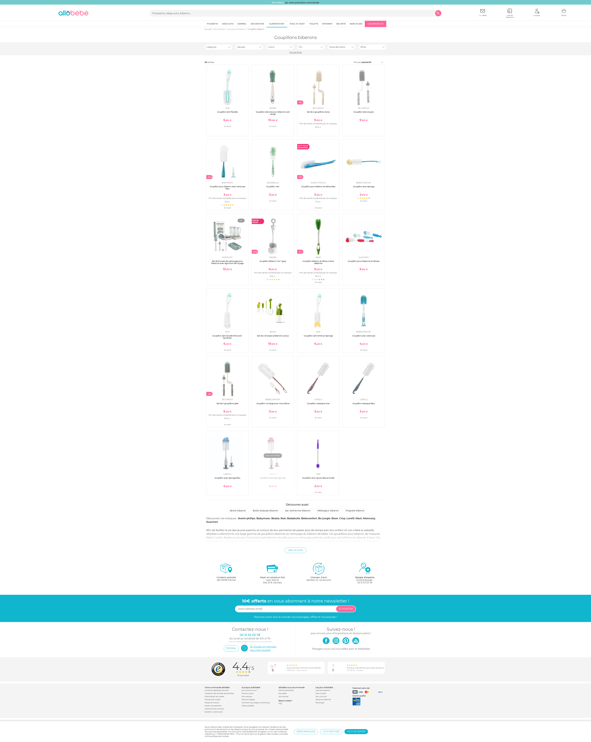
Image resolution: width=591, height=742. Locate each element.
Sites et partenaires (286, 690)
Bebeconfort (309, 518)
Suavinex (212, 521)
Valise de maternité (323, 700)
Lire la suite (295, 550)
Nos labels (283, 693)
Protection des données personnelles (219, 693)
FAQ (280, 704)
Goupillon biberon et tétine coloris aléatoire (318, 262)
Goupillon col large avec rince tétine (272, 403)
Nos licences (283, 697)
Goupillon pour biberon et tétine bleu (318, 186)
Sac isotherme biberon (298, 510)
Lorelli (350, 518)
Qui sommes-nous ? (249, 690)
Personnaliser (306, 731)
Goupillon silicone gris (364, 112)
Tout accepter (356, 731)
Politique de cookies (213, 700)
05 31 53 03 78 (364, 582)
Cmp (342, 518)
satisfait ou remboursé (318, 578)
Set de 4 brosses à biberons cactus (273, 336)
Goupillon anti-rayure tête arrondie (318, 478)
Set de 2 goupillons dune (318, 112)
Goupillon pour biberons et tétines (363, 261)
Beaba (275, 518)
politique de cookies (219, 736)
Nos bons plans (248, 693)
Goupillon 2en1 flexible (227, 112)
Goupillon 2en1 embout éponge (318, 336)
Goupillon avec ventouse (363, 336)
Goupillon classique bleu (363, 403)
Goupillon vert (272, 186)
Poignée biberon (355, 510)
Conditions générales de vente (217, 690)
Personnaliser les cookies (214, 697)
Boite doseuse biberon (265, 510)
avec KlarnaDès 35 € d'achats (272, 580)
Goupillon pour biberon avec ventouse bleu (227, 187)
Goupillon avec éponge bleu (227, 478)
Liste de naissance (323, 690)
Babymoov (263, 518)
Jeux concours (321, 697)
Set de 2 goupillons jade (227, 403)
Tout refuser (331, 731)
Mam (359, 518)
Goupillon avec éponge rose (273, 478)
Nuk (283, 518)
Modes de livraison (212, 703)
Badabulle (293, 518)
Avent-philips (246, 518)
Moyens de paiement (213, 706)
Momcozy (369, 518)
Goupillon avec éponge (363, 186)
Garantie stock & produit (214, 709)
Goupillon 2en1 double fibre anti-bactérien (227, 337)
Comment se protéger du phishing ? (256, 703)
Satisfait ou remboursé (213, 712)
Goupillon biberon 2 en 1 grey (272, 261)
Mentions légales (248, 700)
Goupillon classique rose (318, 403)
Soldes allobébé (248, 706)
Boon (335, 518)
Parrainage (320, 703)
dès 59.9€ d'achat (226, 578)
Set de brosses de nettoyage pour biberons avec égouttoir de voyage (227, 262)
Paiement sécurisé (361, 688)
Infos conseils (321, 693)
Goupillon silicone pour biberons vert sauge (273, 113)
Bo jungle (324, 518)
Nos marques (247, 697)
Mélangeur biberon (328, 510)
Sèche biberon (238, 510)
